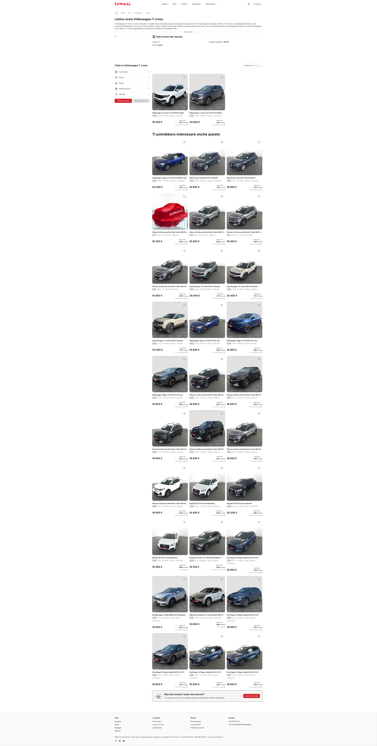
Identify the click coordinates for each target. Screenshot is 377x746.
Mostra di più (188, 32)
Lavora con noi (158, 725)
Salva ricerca (124, 101)
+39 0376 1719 (233, 721)
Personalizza (196, 4)
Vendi (174, 4)
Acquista (164, 4)
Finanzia (184, 4)
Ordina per (247, 65)
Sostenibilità (157, 728)
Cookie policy (195, 725)
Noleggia (118, 728)
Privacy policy (195, 721)
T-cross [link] (147, 13)
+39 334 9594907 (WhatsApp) (239, 725)
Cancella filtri (142, 101)
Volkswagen (138, 13)
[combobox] (252, 65)
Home (123, 13)
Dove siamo (157, 721)
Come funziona (210, 4)
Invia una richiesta (251, 696)
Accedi (258, 4)
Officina (117, 731)
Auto (129, 13)
